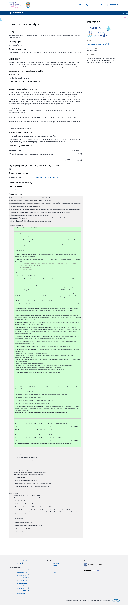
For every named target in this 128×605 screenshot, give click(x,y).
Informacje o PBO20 (21, 583)
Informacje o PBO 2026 (108, 5)
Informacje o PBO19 (21, 585)
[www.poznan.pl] (28, 5)
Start (81, 5)
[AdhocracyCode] (95, 566)
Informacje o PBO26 (21, 560)
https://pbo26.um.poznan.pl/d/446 (98, 44)
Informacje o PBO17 (21, 591)
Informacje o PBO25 (21, 570)
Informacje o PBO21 (21, 580)
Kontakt (54, 565)
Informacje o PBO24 (21, 572)
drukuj (41, 24)
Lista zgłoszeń (56, 563)
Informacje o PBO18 (21, 588)
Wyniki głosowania (92, 5)
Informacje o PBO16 (21, 593)
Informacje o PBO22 (21, 578)
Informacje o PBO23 (21, 575)
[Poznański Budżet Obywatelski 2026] (15, 5)
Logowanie (55, 572)
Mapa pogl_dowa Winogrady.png (47, 177)
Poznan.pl (18, 563)
